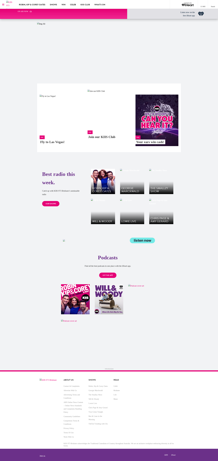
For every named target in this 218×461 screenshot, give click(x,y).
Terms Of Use (69, 433)
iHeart (173, 455)
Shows (53, 4)
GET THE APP (108, 275)
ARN (166, 455)
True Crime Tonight (96, 412)
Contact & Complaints (71, 386)
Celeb (73, 4)
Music (116, 399)
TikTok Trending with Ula (98, 424)
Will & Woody (94, 399)
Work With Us (69, 437)
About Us (69, 379)
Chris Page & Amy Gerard (98, 408)
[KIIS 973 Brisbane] (10, 4)
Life (115, 395)
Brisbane (117, 390)
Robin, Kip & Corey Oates (32, 4)
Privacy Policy (69, 428)
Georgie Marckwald (96, 390)
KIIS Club (85, 4)
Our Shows (51, 203)
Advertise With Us (70, 390)
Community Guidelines (72, 416)
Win (63, 4)
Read (116, 379)
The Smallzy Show (95, 395)
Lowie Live (93, 403)
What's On (99, 4)
